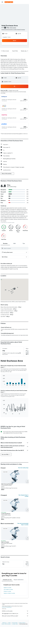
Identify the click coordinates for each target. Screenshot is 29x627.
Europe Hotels (14, 622)
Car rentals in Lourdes (8, 589)
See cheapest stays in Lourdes (23, 495)
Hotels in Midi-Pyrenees (6, 623)
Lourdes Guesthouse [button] (5, 513)
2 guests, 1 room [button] (7, 37)
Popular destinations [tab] (18, 579)
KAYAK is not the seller (7, 611)
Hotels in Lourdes (7, 591)
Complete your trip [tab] (7, 579)
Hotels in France (22, 622)
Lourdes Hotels (15, 623)
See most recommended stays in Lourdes (23, 524)
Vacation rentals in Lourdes (9, 593)
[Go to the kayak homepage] (9, 2)
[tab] (5, 243)
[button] (2, 2)
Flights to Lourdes (7, 587)
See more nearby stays (23, 467)
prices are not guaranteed (6, 607)
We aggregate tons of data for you (10, 613)
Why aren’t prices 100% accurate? (10, 616)
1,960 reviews (13, 27)
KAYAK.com (4, 622)
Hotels (9, 622)
